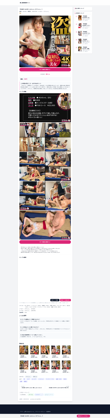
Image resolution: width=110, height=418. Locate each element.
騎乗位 (25, 381)
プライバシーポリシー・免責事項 (42, 411)
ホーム (21, 411)
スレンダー (34, 379)
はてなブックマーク (49, 394)
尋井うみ (48, 74)
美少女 (65, 379)
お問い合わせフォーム (29, 411)
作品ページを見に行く (65, 300)
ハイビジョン (41, 379)
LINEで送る (31, 394)
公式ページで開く (54, 300)
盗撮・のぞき (58, 379)
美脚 (21, 381)
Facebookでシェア (39, 394)
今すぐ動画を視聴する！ (45, 69)
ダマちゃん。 (28, 376)
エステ (28, 379)
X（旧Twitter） (23, 394)
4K (24, 379)
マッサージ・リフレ (50, 379)
